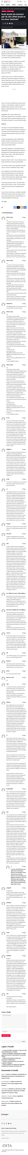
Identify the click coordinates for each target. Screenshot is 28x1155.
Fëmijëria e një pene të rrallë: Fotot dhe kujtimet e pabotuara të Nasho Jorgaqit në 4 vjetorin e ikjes (13, 1090)
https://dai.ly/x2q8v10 (11, 1006)
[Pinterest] (8, 1124)
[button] (2, 1)
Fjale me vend (10, 677)
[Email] (10, 23)
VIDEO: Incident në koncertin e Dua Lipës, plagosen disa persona (11, 1083)
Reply (24, 217)
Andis (7, 479)
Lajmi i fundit (10, 11)
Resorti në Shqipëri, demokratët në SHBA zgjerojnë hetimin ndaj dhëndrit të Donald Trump (13, 1055)
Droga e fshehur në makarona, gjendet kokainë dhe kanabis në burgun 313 (12, 1065)
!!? (6, 735)
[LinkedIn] (11, 1124)
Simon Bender (5, 1081)
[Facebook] (2, 1124)
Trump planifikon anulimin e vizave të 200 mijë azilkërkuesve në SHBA (13, 1051)
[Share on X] (7, 23)
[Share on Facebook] (5, 23)
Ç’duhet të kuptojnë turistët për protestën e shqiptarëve (11, 1058)
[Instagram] (6, 1124)
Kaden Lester (4, 1101)
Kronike (4, 11)
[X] (4, 1124)
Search (23, 1041)
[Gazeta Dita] (7, 1)
